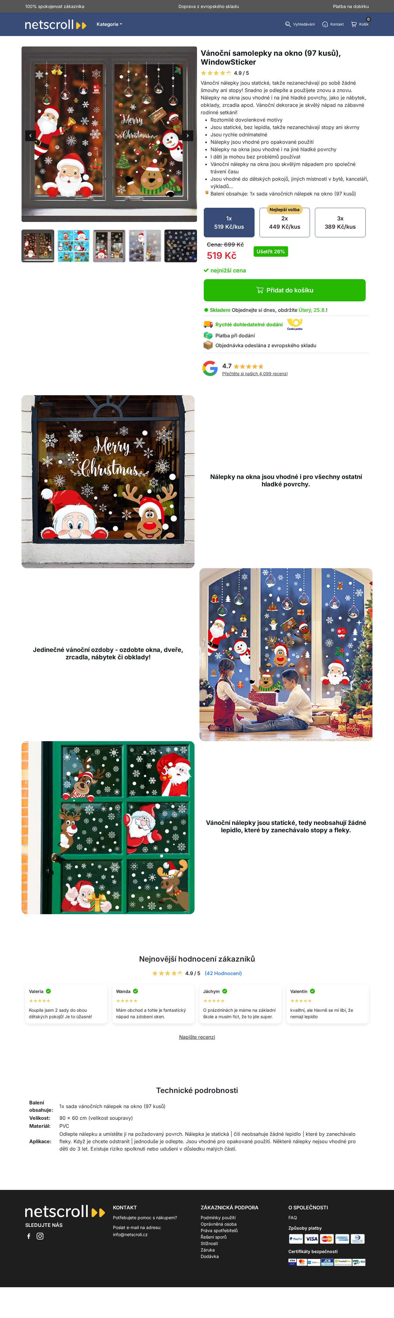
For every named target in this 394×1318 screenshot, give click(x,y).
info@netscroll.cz (130, 1234)
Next (188, 136)
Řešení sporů (214, 1237)
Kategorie (108, 24)
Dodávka (210, 1256)
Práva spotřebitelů (219, 1230)
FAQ (292, 1217)
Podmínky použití (218, 1217)
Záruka (208, 1249)
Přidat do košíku (290, 290)
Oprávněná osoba (219, 1224)
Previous (30, 136)
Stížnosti (209, 1243)
